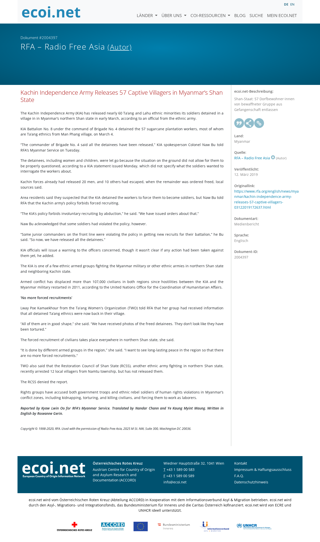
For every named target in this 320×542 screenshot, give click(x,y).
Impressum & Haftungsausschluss (263, 469)
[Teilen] (249, 123)
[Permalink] (259, 123)
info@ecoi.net (175, 482)
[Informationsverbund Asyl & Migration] (214, 525)
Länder (145, 15)
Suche (256, 15)
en (292, 4)
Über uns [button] (172, 15)
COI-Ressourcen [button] (208, 15)
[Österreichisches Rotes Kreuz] (74, 525)
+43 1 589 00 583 (180, 469)
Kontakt (240, 463)
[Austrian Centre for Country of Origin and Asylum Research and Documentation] (113, 525)
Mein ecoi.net (282, 15)
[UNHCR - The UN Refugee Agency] (254, 525)
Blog (240, 15)
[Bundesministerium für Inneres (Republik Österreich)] (174, 525)
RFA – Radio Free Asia (252, 158)
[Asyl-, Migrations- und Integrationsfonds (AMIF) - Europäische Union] (140, 525)
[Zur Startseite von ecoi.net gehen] (51, 12)
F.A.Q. (239, 475)
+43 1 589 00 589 (180, 475)
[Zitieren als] (239, 123)
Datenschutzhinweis (251, 482)
